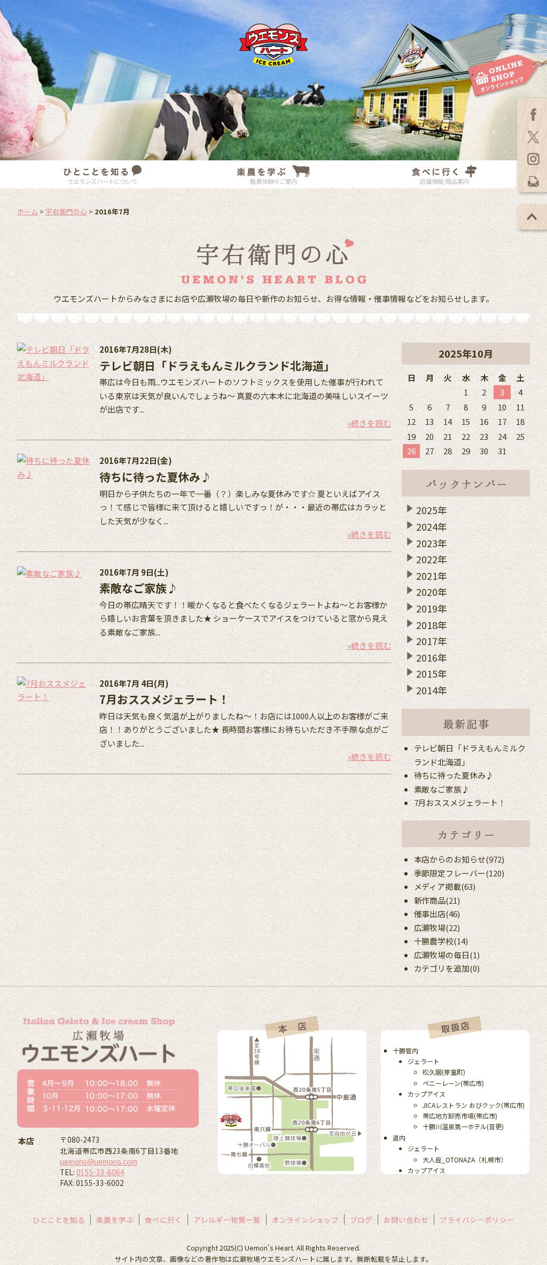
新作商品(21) (437, 900)
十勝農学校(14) (441, 940)
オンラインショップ (305, 1219)
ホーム (27, 211)
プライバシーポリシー (477, 1219)
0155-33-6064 (100, 1172)
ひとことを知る (59, 1219)
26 (411, 450)
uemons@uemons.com (98, 1161)
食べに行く (163, 1219)
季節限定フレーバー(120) (459, 873)
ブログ (361, 1219)
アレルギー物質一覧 (227, 1219)
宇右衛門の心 (66, 211)
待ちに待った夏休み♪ (155, 477)
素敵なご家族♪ (138, 588)
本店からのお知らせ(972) (459, 859)
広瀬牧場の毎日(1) (447, 954)
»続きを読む (369, 423)
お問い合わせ (406, 1219)
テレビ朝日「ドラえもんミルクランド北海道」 (217, 366)
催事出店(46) (437, 913)
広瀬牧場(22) (437, 927)
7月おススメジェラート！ (164, 699)
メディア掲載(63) (445, 886)
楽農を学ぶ (115, 1219)
